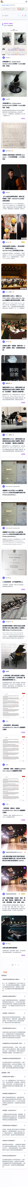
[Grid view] (22, 15)
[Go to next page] (18, 965)
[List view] (25, 15)
